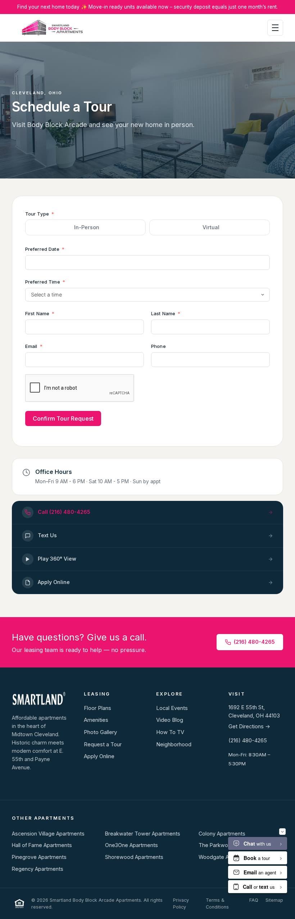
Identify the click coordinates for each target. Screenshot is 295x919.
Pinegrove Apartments (39, 857)
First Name (37, 313)
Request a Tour (103, 744)
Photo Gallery (100, 732)
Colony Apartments (222, 833)
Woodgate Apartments (226, 857)
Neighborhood (173, 744)
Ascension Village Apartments (48, 833)
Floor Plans (97, 708)
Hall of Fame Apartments (42, 845)
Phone (158, 346)
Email (31, 346)
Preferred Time (42, 282)
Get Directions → (249, 726)
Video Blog (169, 720)
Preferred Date (42, 249)
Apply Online (99, 756)
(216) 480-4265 (254, 642)
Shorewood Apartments (134, 857)
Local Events (172, 708)
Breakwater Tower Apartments (142, 833)
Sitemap (274, 900)
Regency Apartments (37, 869)
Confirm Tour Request (63, 418)
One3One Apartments (131, 845)
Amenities (96, 720)
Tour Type (37, 214)
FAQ (253, 900)
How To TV (170, 732)
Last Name (163, 313)
